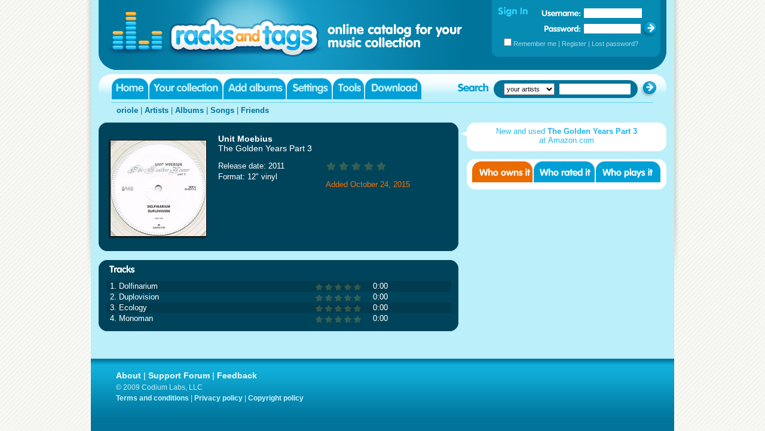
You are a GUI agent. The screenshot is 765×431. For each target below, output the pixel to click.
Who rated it (564, 171)
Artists (157, 110)
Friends (255, 110)
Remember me (534, 43)
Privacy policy (218, 398)
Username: (561, 13)
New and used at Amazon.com (566, 136)
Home (130, 88)
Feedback (237, 375)
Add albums (255, 88)
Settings (309, 88)
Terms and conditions (152, 398)
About (128, 375)
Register (574, 43)
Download (393, 88)
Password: (562, 28)
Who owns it (502, 171)
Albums (189, 110)
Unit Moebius (245, 138)
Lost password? (615, 43)
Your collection (185, 88)
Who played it (628, 171)
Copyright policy (276, 398)
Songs (222, 110)
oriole (127, 110)
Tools (348, 88)
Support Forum (179, 375)
